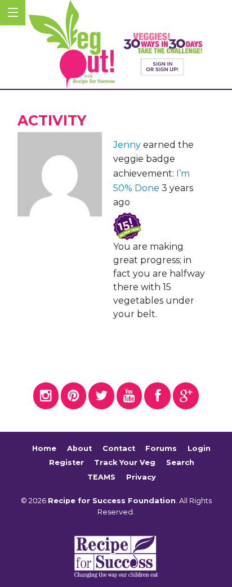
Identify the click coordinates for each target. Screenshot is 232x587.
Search (180, 462)
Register (66, 462)
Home (44, 448)
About (79, 448)
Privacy (141, 477)
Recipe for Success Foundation (112, 500)
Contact (118, 448)
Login (199, 448)
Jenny (127, 144)
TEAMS (101, 477)
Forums (161, 448)
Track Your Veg (124, 462)
